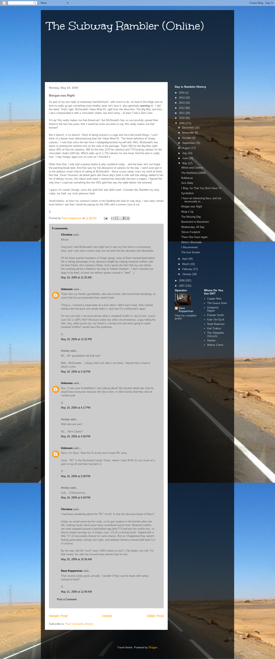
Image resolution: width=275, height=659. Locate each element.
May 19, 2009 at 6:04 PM (75, 497)
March (186, 264)
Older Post (155, 616)
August (186, 147)
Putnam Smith (215, 315)
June (185, 158)
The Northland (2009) (193, 172)
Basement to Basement (195, 221)
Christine (66, 234)
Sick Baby (187, 182)
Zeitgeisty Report (213, 309)
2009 (182, 123)
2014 (182, 97)
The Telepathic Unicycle (215, 334)
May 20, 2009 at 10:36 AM (76, 559)
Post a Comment (67, 599)
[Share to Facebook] (124, 218)
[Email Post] (105, 218)
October (187, 137)
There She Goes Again (194, 237)
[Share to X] (120, 218)
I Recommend (189, 247)
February (187, 269)
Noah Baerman (215, 323)
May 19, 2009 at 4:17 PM (75, 407)
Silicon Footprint (190, 232)
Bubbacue (187, 177)
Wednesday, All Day (193, 227)
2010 (182, 117)
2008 (182, 280)
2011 (182, 112)
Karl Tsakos (214, 328)
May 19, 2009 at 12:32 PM (76, 339)
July (185, 153)
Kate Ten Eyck (215, 319)
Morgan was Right (191, 206)
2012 (182, 107)
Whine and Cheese (192, 167)
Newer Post (58, 616)
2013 (182, 102)
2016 (182, 92)
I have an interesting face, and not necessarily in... (201, 200)
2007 (182, 285)
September (189, 142)
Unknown (67, 289)
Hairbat (211, 340)
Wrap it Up (187, 211)
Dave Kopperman (71, 570)
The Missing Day (191, 216)
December (188, 127)
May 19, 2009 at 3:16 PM (75, 371)
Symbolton (187, 193)
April (185, 258)
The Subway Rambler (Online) (125, 26)
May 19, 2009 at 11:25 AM (76, 277)
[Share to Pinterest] (128, 218)
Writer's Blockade (191, 242)
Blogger (153, 647)
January (187, 274)
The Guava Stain (217, 303)
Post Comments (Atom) (79, 623)
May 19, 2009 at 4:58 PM (75, 436)
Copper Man (214, 298)
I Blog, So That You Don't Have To (201, 188)
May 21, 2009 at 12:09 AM (76, 591)
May (185, 163)
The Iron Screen (190, 252)
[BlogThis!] (117, 218)
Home (107, 616)
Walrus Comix (215, 344)
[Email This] (113, 218)
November (188, 132)
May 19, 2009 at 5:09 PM (75, 476)
